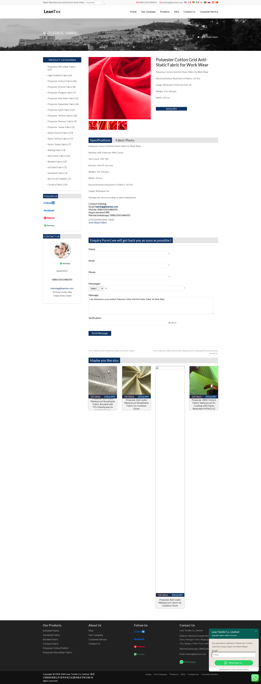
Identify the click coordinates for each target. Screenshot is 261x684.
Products (165, 11)
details (95, 396)
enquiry (171, 108)
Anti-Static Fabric (210, 37)
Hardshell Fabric (56, 173)
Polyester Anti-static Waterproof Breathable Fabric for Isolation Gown (136, 404)
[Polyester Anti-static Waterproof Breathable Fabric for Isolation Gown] (136, 393)
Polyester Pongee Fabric (60, 92)
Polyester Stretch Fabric (60, 86)
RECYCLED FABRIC (58, 178)
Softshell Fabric (55, 167)
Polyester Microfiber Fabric (62, 66)
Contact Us (189, 11)
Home (133, 11)
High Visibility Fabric (58, 75)
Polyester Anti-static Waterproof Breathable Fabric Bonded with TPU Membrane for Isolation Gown (102, 404)
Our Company (148, 11)
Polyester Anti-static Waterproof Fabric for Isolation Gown (170, 602)
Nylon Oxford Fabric (58, 132)
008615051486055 (148, 2)
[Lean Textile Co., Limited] (52, 14)
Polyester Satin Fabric (59, 109)
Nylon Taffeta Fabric (58, 138)
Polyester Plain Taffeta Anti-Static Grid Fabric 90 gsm (112, 351)
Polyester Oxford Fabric (60, 81)
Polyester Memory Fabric (60, 121)
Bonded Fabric (55, 161)
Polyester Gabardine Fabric (61, 104)
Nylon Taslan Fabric (57, 144)
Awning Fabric (55, 150)
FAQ (176, 11)
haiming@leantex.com (172, 2)
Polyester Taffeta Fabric (60, 115)
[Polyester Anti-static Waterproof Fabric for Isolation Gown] (170, 368)
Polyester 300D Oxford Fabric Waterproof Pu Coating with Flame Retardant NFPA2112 (204, 404)
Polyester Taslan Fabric (59, 127)
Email (215, 650)
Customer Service (209, 11)
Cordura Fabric (55, 184)
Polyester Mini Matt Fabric (61, 98)
